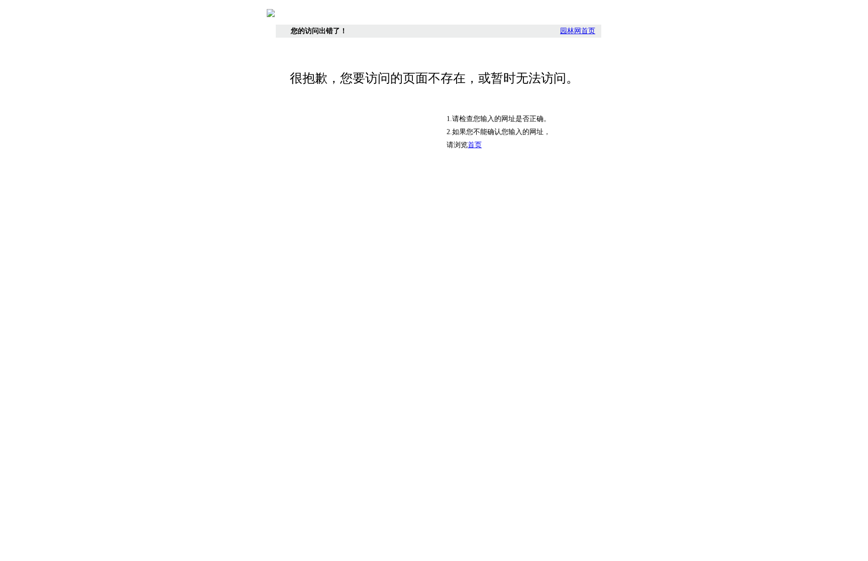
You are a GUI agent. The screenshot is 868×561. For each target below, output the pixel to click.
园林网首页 (577, 31)
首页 (475, 145)
